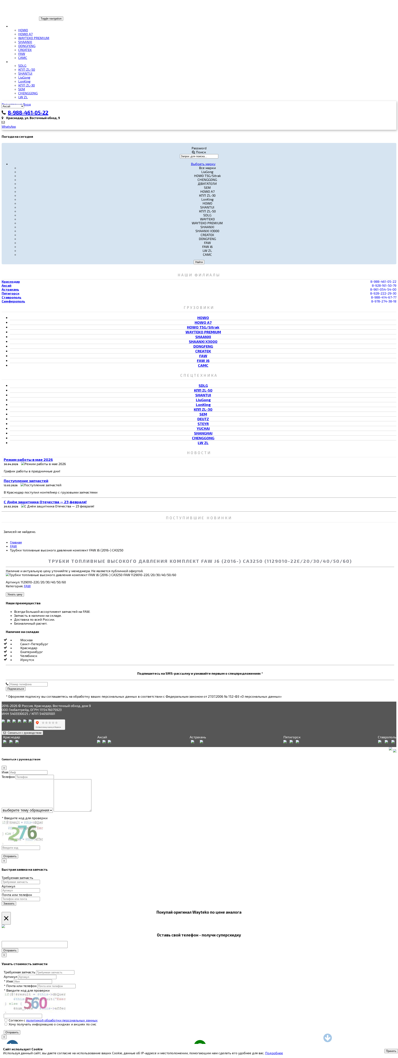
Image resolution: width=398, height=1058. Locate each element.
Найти (199, 262)
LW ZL (23, 97)
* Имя (8, 981)
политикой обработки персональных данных (62, 1020)
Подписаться (15, 688)
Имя (5, 772)
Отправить (10, 856)
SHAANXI (25, 42)
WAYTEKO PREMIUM (33, 38)
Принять (391, 1051)
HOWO (23, 30)
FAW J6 (203, 360)
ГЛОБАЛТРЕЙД (15, 18)
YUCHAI (203, 428)
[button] (203, 163)
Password (199, 148)
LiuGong (24, 77)
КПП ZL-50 (26, 69)
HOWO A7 (25, 34)
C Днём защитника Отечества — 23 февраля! (45, 502)
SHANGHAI (203, 433)
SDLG (22, 65)
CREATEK (25, 50)
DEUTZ (203, 419)
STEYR (203, 423)
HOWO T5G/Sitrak (203, 327)
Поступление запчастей (26, 480)
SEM (21, 89)
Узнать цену (14, 594)
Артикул (8, 886)
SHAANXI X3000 (203, 341)
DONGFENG (26, 46)
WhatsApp (9, 126)
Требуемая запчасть (17, 878)
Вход (27, 104)
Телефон (8, 777)
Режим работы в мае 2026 (28, 459)
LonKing (24, 81)
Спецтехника (22, 61)
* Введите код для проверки (24, 818)
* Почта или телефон (20, 986)
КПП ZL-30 (26, 85)
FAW (21, 54)
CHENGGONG (28, 93)
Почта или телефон (17, 895)
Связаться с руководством (23, 732)
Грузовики (19, 26)
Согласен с (53, 1020)
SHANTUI (25, 73)
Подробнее (274, 1053)
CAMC (22, 58)
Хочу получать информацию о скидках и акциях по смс (52, 1024)
